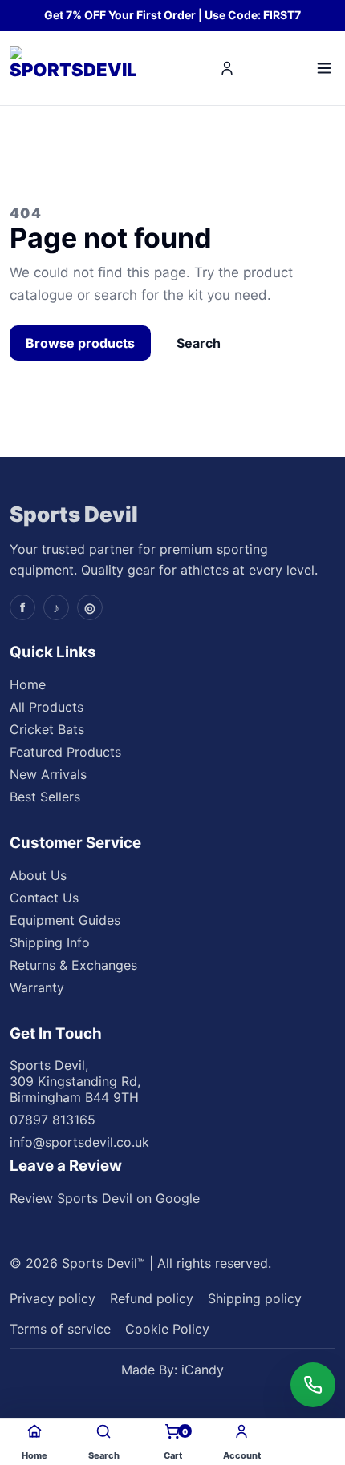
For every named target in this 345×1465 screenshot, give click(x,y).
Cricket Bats (47, 729)
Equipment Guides (65, 920)
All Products (46, 707)
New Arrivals (48, 774)
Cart (176, 1444)
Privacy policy (52, 1298)
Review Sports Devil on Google (105, 1198)
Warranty (37, 987)
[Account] (227, 68)
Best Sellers (45, 797)
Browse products (80, 343)
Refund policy (151, 1298)
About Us (38, 875)
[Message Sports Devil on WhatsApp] (312, 1384)
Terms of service (60, 1329)
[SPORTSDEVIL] (75, 68)
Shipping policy (255, 1298)
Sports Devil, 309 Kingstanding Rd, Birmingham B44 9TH (75, 1081)
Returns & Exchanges (73, 965)
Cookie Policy (167, 1329)
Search (199, 343)
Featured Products (65, 752)
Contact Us (44, 898)
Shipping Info (50, 942)
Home (28, 684)
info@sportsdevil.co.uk (79, 1142)
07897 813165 (52, 1120)
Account (242, 1455)
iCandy (202, 1370)
